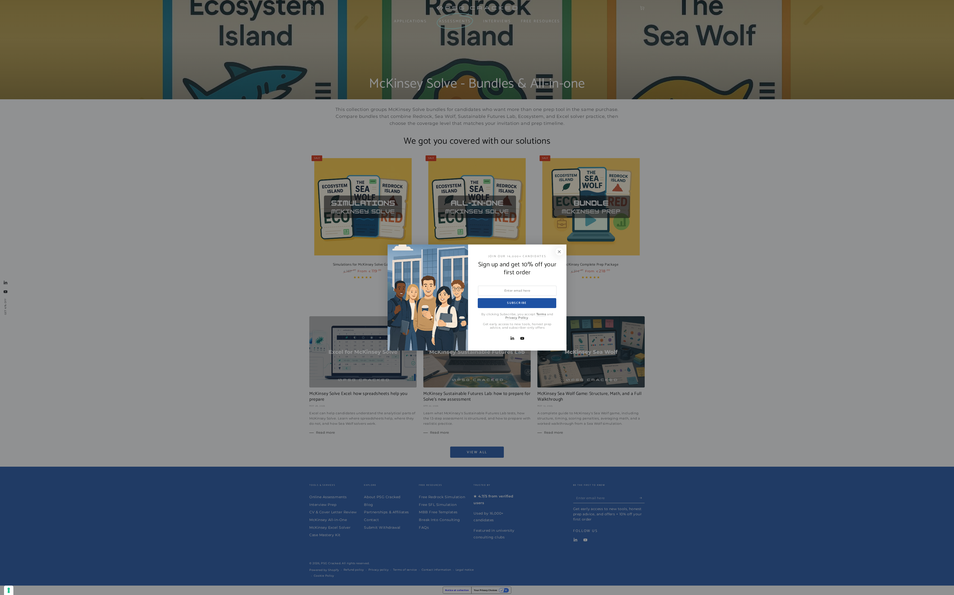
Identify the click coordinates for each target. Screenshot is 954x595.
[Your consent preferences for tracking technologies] (8, 590)
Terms (541, 314)
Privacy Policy (516, 317)
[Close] (559, 252)
